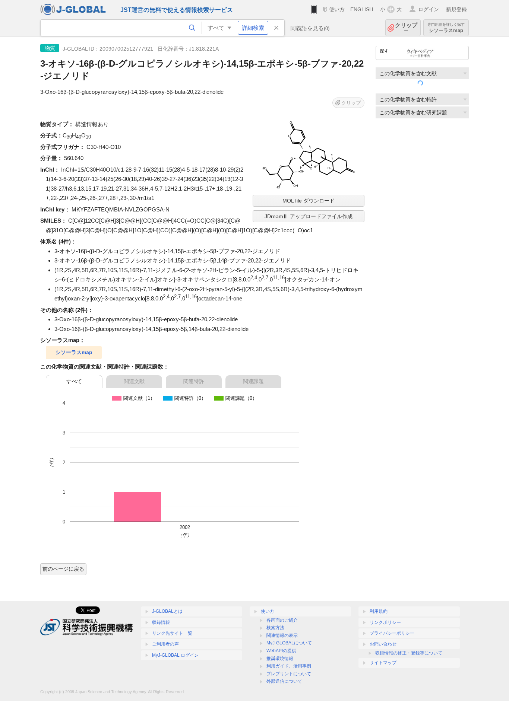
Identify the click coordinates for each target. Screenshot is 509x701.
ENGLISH (361, 9)
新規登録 (456, 9)
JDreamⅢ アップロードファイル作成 (308, 216)
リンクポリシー (385, 622)
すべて (74, 381)
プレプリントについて (288, 673)
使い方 (337, 9)
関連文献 (134, 381)
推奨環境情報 (279, 658)
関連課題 (253, 381)
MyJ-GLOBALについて (289, 643)
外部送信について (284, 681)
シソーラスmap (74, 352)
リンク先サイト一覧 (172, 633)
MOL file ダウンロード (308, 201)
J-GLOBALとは (167, 611)
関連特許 (193, 381)
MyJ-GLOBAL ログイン (175, 655)
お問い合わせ (383, 644)
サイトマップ (383, 662)
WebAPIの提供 (281, 650)
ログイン (428, 9)
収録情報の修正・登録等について (408, 653)
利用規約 (379, 611)
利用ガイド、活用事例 (288, 666)
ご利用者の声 (165, 644)
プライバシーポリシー (392, 633)
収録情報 (161, 622)
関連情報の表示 (282, 635)
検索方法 (275, 627)
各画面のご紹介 (282, 620)
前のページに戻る (63, 569)
